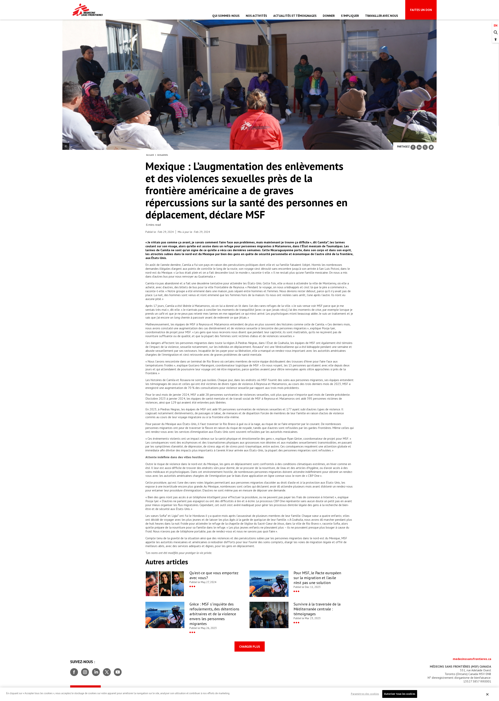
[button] (495, 39)
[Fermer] (487, 694)
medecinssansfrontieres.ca (472, 659)
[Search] (495, 32)
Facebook (74, 670)
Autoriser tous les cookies (399, 694)
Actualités (162, 154)
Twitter (107, 670)
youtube (118, 670)
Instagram (85, 670)
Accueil (150, 154)
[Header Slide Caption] (65, 146)
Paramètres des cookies (365, 694)
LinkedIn (96, 670)
